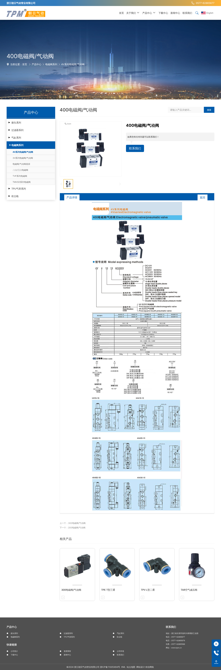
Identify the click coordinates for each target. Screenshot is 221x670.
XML (123, 667)
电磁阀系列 (51, 64)
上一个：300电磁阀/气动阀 (73, 523)
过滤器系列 (17, 130)
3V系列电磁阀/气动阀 (23, 158)
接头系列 (16, 122)
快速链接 (12, 644)
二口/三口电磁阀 (20, 170)
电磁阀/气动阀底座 (21, 164)
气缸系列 (16, 137)
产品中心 (36, 64)
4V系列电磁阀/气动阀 (72, 64)
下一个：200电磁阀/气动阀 (72, 527)
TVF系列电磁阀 (20, 176)
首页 (24, 64)
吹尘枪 (15, 196)
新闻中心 (67, 655)
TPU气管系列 (18, 188)
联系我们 (135, 148)
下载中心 (14, 655)
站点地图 (131, 667)
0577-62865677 (205, 3)
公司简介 (14, 651)
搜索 (209, 110)
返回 (202, 197)
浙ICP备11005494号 (110, 667)
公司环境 (120, 651)
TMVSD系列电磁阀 (22, 182)
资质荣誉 (67, 651)
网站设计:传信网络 (145, 667)
